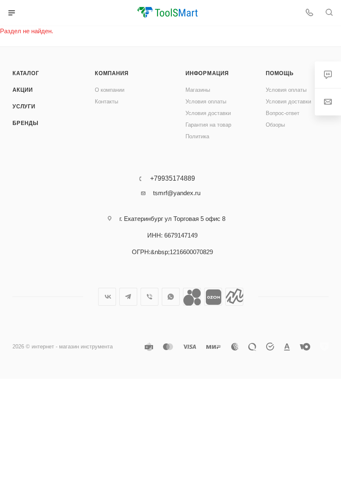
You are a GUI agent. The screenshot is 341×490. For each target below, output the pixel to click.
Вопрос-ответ (282, 113)
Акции (22, 90)
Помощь (280, 73)
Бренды (25, 123)
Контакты (106, 101)
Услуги (23, 106)
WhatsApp (171, 297)
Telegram (128, 297)
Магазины (197, 90)
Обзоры (275, 125)
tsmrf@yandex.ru (176, 192)
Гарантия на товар (208, 125)
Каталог (25, 73)
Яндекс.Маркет (234, 297)
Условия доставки (208, 113)
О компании (109, 90)
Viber (149, 297)
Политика (197, 136)
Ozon (213, 297)
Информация (207, 73)
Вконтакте (107, 297)
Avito (192, 297)
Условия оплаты (205, 101)
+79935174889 (172, 178)
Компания (111, 73)
